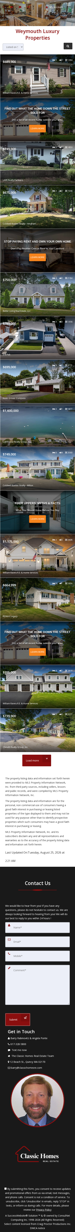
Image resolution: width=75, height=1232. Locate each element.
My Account (56, 7)
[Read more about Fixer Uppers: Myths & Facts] (37, 512)
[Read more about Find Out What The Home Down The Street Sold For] (37, 119)
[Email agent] (20, 7)
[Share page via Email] (28, 7)
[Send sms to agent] (12, 7)
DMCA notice (37, 1228)
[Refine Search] (68, 46)
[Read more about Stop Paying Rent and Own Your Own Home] (37, 250)
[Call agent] (4, 7)
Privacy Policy (43, 1209)
